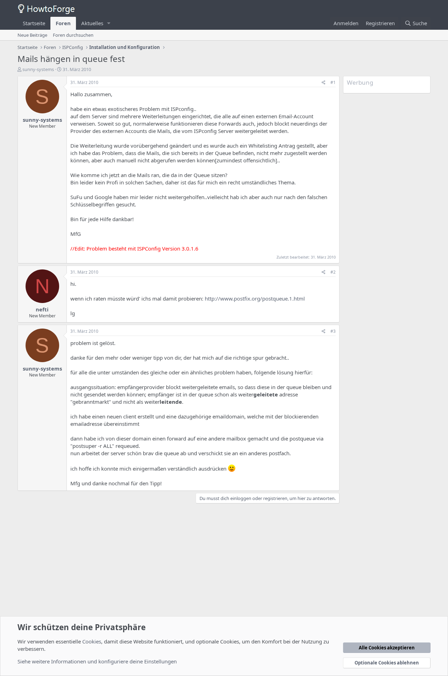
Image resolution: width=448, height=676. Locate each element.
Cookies (91, 641)
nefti (42, 309)
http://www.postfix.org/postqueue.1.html (255, 298)
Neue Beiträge (32, 35)
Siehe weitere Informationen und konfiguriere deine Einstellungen (97, 661)
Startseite (34, 23)
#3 (333, 331)
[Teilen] (323, 83)
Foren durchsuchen (73, 35)
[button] (109, 23)
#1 (333, 82)
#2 (333, 272)
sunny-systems (38, 69)
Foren (63, 23)
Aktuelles (92, 23)
